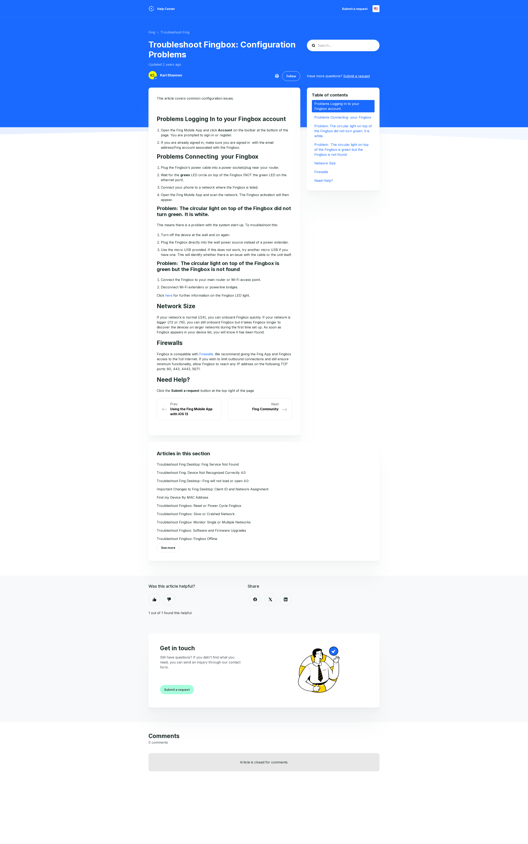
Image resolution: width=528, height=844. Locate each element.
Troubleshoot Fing (174, 32)
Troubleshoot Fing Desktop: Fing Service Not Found (198, 464)
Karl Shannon (171, 75)
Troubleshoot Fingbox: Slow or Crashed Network (196, 514)
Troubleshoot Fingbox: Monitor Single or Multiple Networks (204, 522)
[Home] (151, 8)
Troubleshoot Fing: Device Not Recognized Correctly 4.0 (201, 473)
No (169, 599)
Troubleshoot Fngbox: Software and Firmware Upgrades (201, 530)
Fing (151, 32)
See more (168, 547)
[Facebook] (255, 599)
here (168, 295)
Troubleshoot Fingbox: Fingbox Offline (187, 539)
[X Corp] (270, 599)
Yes (154, 599)
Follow (291, 76)
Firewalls (206, 354)
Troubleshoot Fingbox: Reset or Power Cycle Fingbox (199, 506)
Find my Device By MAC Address (182, 497)
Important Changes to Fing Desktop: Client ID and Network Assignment (212, 489)
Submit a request (355, 9)
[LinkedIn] (285, 599)
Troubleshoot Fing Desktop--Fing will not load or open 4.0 (203, 481)
